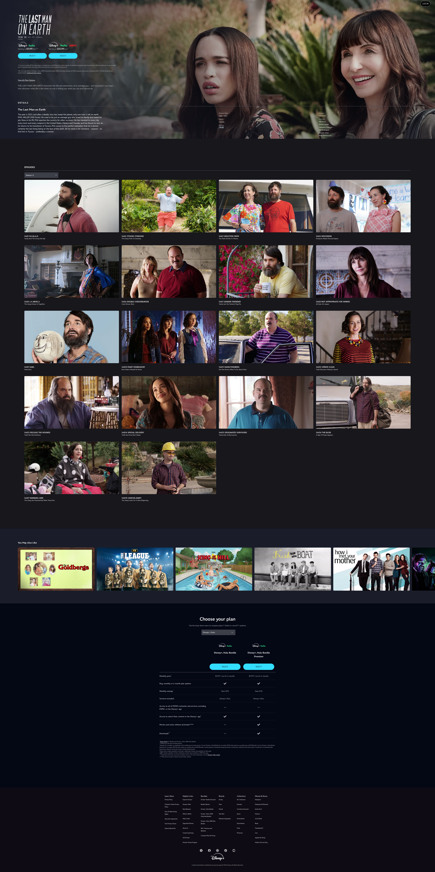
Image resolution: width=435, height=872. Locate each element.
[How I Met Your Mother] (371, 569)
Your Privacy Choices (170, 823)
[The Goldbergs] (56, 569)
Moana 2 (257, 814)
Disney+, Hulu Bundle (207, 809)
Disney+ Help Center (214, 755)
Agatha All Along (260, 837)
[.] (201, 850)
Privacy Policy (168, 799)
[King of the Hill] (214, 569)
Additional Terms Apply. (34, 73)
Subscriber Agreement (171, 819)
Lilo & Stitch (258, 818)
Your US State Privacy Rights (171, 813)
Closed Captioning (188, 833)
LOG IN (425, 4)
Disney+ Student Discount (208, 799)
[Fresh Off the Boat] (292, 569)
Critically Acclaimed (243, 809)
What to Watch (187, 814)
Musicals (239, 804)
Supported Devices (188, 823)
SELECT (32, 56)
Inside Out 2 (258, 809)
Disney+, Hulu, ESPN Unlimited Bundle (207, 815)
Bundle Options (205, 804)
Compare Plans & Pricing (208, 835)
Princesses (240, 833)
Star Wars (221, 814)
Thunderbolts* (259, 828)
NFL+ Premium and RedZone (206, 830)
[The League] (135, 569)
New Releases (187, 809)
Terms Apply (164, 741)
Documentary (240, 823)
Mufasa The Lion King (261, 842)
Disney (221, 799)
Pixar (220, 804)
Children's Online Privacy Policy (172, 806)
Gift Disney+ (186, 837)
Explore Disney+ (187, 799)
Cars (256, 833)
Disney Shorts (241, 818)
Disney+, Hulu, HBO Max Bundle (208, 822)
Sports (238, 814)
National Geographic (225, 818)
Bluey (256, 823)
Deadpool (258, 799)
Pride (238, 828)
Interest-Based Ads (170, 828)
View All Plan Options (26, 80)
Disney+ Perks (187, 804)
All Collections (241, 799)
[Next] (430, 568)
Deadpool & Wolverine (261, 804)
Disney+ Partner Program (190, 842)
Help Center (186, 818)
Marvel (221, 809)
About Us (185, 828)
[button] (190, 796)
